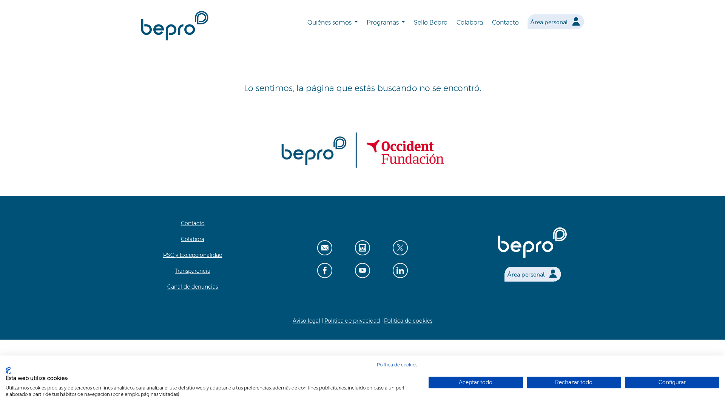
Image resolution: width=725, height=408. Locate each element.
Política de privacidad (352, 320)
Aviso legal (306, 320)
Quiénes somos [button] (330, 22)
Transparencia (192, 270)
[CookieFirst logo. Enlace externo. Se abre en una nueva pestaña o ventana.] (8, 370)
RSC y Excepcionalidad (192, 255)
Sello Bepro (430, 22)
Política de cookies (408, 320)
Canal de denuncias (192, 286)
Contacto (505, 22)
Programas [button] (383, 22)
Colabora (470, 22)
